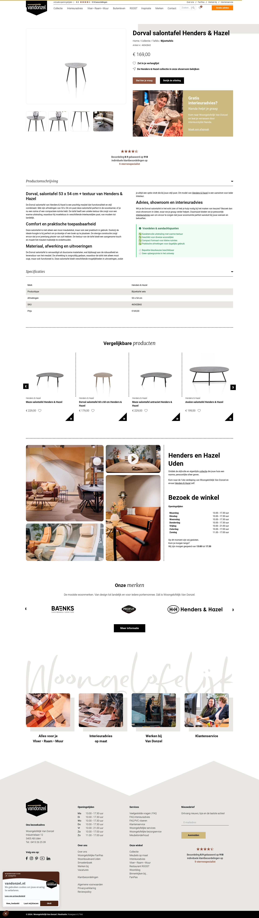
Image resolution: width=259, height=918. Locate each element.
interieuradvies (143, 215)
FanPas (201, 2)
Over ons (190, 2)
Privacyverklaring (87, 888)
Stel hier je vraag (144, 80)
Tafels (155, 40)
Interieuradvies (137, 859)
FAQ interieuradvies (140, 817)
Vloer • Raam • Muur (140, 862)
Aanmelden (193, 835)
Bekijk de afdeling (172, 80)
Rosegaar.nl (73, 914)
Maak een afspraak (198, 129)
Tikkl (81, 914)
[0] (200, 8)
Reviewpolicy (84, 891)
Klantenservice (227, 2)
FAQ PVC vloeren (138, 820)
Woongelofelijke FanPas (90, 855)
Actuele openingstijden (63, 2)
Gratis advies (222, 7)
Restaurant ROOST (139, 866)
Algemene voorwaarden (90, 884)
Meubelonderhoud (139, 835)
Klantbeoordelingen (88, 877)
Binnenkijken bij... (138, 873)
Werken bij (212, 2)
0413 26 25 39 (38, 842)
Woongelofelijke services (142, 827)
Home (136, 40)
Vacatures (83, 869)
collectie (203, 471)
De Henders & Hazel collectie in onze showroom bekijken (168, 69)
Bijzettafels (167, 40)
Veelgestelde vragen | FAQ (143, 813)
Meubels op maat (139, 855)
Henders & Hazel (200, 193)
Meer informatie (129, 628)
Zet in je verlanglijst (148, 63)
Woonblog (135, 869)
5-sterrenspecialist (129, 163)
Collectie (145, 40)
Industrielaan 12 (34, 834)
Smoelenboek (85, 862)
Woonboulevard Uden (89, 859)
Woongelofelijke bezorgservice (145, 831)
